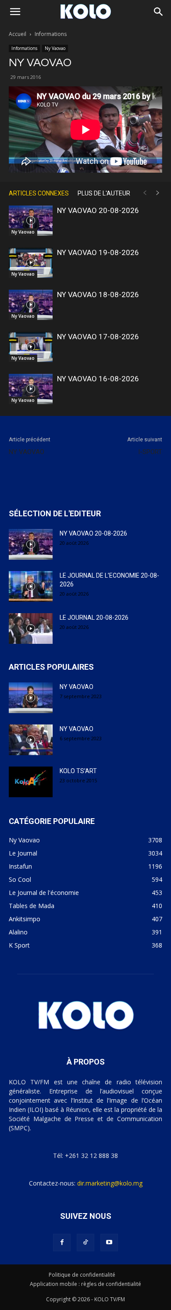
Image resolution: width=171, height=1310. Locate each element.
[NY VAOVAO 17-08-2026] (31, 347)
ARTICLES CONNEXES (39, 193)
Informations (51, 34)
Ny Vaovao (55, 48)
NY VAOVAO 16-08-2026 (98, 378)
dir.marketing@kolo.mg (109, 1183)
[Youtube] (109, 1242)
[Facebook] (62, 1242)
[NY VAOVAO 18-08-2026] (31, 305)
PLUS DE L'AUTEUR (104, 193)
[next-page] (157, 193)
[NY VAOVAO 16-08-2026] (31, 389)
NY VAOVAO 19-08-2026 (98, 252)
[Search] (158, 12)
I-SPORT (150, 452)
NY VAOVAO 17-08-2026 (98, 336)
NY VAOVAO (26, 452)
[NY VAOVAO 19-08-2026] (31, 263)
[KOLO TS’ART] (31, 782)
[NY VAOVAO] (31, 697)
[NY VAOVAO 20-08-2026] (31, 221)
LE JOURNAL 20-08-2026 (94, 617)
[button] (15, 12)
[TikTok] (85, 1242)
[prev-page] (144, 193)
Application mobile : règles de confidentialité (85, 1284)
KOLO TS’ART (78, 770)
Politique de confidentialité (82, 1274)
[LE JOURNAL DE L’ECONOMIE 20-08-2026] (31, 586)
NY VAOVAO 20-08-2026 (98, 210)
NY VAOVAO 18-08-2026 (98, 294)
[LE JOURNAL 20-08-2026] (31, 628)
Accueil (17, 34)
